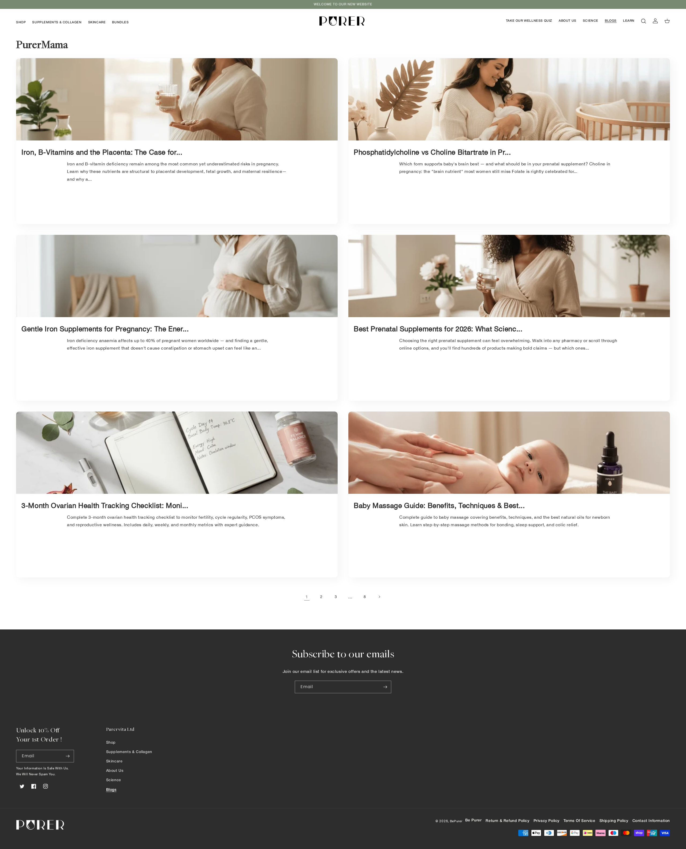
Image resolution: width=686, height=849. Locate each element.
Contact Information (651, 821)
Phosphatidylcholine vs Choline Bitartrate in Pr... (432, 152)
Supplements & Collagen (129, 752)
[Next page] (379, 597)
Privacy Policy (547, 821)
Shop (111, 742)
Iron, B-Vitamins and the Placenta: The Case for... (101, 152)
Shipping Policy (613, 821)
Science (113, 780)
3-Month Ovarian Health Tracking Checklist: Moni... (104, 505)
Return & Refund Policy (507, 821)
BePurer (456, 821)
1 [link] (306, 596)
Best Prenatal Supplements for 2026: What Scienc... (438, 329)
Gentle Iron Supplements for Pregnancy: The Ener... (105, 329)
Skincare (114, 761)
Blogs (111, 790)
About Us (115, 771)
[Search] (644, 21)
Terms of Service (579, 821)
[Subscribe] (385, 687)
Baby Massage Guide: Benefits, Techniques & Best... (439, 505)
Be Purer (473, 820)
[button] (21, 22)
